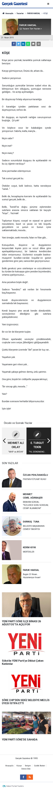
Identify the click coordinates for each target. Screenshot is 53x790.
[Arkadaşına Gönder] (33, 44)
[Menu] (48, 4)
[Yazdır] (39, 44)
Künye (19, 766)
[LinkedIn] (23, 44)
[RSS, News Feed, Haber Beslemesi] (29, 777)
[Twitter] (18, 44)
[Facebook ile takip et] (23, 777)
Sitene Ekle (25, 769)
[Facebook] (14, 44)
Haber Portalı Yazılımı (15, 786)
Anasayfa (9, 766)
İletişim (28, 766)
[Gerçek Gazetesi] (14, 3)
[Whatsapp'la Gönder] (28, 44)
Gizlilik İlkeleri (39, 766)
